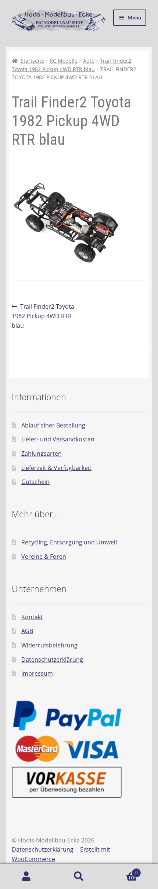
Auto (88, 60)
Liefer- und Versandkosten (57, 439)
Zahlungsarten (41, 453)
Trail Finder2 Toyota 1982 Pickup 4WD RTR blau (43, 316)
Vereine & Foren (43, 556)
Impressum (37, 673)
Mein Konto (26, 876)
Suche (79, 876)
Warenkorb (121, 870)
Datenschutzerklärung (52, 659)
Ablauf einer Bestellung (53, 425)
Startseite (32, 60)
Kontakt (32, 617)
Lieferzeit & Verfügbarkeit (56, 468)
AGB (27, 631)
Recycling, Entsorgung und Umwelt (69, 542)
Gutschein (35, 482)
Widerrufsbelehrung (49, 645)
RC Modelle (64, 60)
